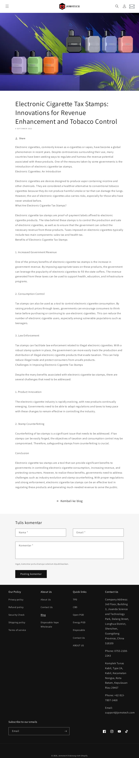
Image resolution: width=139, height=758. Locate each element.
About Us (46, 599)
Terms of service (17, 630)
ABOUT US (78, 645)
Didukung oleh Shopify (77, 755)
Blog (43, 614)
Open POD (78, 614)
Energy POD (79, 622)
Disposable (79, 630)
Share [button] (22, 138)
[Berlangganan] (65, 731)
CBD (75, 607)
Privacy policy (15, 599)
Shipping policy (16, 622)
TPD (75, 599)
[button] (7, 6)
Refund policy (16, 607)
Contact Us (47, 607)
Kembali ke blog (72, 501)
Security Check (16, 614)
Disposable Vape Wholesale (50, 624)
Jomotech (62, 755)
